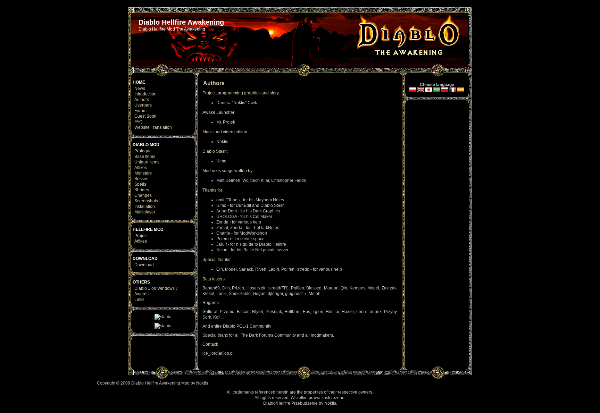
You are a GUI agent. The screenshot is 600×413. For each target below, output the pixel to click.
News (139, 88)
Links (139, 299)
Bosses (141, 178)
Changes (143, 195)
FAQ (138, 121)
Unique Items (146, 162)
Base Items (144, 156)
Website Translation (153, 127)
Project (141, 235)
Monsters (143, 173)
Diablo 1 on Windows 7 (156, 288)
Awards (141, 294)
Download (144, 264)
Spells (140, 184)
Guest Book (145, 116)
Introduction (145, 94)
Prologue (143, 151)
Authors (141, 99)
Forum (140, 110)
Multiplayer (144, 212)
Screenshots (146, 201)
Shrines (141, 189)
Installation (144, 206)
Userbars (143, 105)
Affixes (140, 167)
